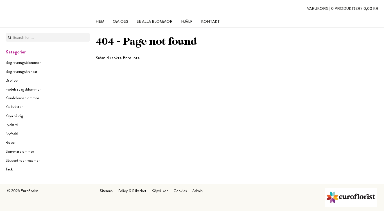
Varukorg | (342, 8)
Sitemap (106, 191)
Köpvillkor (160, 191)
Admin (197, 191)
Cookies (180, 191)
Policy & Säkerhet (132, 191)
